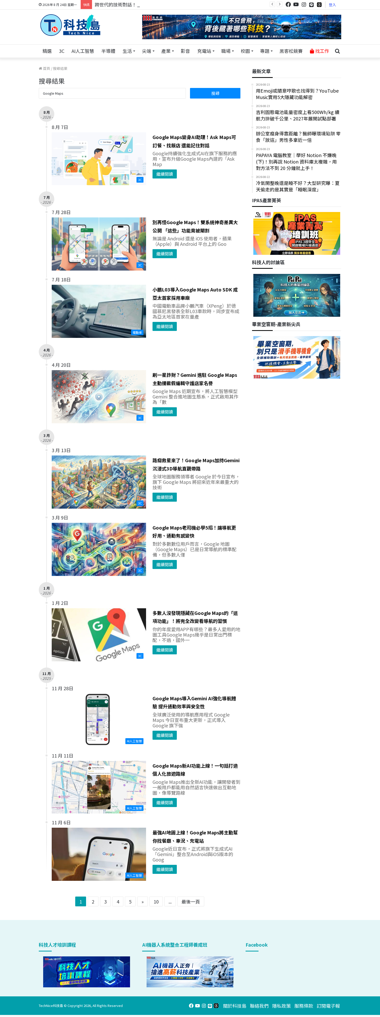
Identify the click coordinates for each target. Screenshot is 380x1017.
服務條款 (303, 1005)
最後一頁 (190, 901)
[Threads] (319, 4)
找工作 (321, 50)
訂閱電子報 (328, 1005)
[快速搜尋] (337, 51)
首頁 (46, 68)
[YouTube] (296, 4)
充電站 (204, 50)
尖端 (146, 50)
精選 (47, 50)
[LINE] (311, 4)
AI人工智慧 (83, 50)
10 (156, 901)
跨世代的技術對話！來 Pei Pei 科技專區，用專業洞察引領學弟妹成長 (165, 4)
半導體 (108, 50)
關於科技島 (234, 1005)
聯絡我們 (259, 1005)
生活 (127, 50)
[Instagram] (304, 4)
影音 (185, 50)
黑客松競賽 (291, 50)
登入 (332, 4)
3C (61, 50)
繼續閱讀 (164, 174)
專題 (264, 50)
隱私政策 (281, 1005)
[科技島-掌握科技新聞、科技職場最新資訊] (70, 25)
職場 (226, 50)
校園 (245, 50)
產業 (166, 50)
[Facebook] (288, 4)
